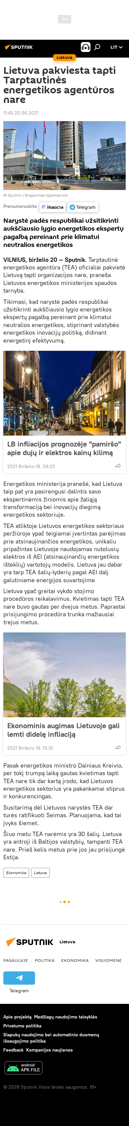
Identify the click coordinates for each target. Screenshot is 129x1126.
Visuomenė (108, 960)
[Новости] (52, 207)
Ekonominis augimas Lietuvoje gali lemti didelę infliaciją (63, 729)
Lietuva (40, 872)
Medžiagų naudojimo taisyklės (65, 1017)
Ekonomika (16, 872)
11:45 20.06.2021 (20, 113)
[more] (118, 465)
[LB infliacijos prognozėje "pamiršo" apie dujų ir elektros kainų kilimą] (64, 393)
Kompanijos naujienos (49, 1050)
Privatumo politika (22, 1026)
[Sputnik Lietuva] (19, 50)
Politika (45, 960)
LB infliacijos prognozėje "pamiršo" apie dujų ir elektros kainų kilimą (64, 448)
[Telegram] (82, 207)
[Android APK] (23, 1068)
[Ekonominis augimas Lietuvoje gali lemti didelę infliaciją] (64, 675)
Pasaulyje (15, 960)
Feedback (13, 1050)
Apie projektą (17, 1017)
